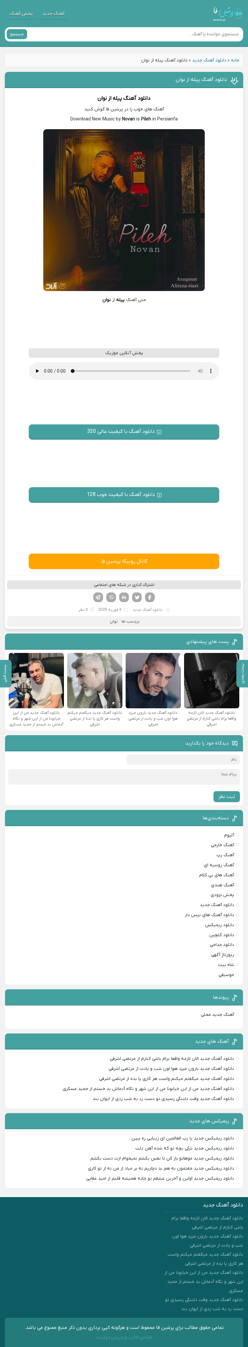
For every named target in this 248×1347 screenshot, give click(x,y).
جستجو (17, 34)
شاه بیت (226, 965)
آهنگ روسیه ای (219, 865)
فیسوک (150, 597)
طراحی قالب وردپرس (131, 1337)
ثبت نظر (226, 796)
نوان (102, 98)
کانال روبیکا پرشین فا (124, 561)
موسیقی (226, 975)
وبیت (102, 1337)
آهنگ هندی (222, 885)
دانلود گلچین (221, 935)
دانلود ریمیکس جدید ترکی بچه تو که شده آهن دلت (184, 1148)
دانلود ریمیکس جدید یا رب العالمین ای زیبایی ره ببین (182, 1138)
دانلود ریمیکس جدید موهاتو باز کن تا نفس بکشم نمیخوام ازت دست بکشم (162, 1158)
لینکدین (124, 597)
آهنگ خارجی (222, 845)
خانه (235, 60)
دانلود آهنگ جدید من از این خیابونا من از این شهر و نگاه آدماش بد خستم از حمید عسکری (148, 1089)
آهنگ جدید (53, 14)
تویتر (137, 597)
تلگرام (98, 597)
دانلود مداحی (222, 945)
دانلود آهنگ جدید (209, 60)
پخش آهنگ (21, 14)
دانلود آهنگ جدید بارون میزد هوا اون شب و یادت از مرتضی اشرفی (171, 1069)
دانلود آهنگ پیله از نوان (201, 79)
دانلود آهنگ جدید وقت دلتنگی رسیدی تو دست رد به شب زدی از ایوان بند (163, 1099)
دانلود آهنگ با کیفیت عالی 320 (121, 431)
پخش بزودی (222, 895)
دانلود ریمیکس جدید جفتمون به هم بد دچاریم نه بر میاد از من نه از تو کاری (161, 1168)
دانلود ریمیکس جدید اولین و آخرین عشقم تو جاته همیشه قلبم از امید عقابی (160, 1178)
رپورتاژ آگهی (222, 955)
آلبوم (229, 835)
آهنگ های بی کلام (216, 875)
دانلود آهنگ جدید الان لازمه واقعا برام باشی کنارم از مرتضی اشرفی (172, 1059)
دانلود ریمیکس (219, 925)
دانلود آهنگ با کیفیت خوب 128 (121, 494)
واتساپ (111, 597)
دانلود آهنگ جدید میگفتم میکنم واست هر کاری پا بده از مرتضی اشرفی (166, 1079)
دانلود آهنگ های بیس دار (209, 915)
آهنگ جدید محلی (217, 1015)
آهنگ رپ (225, 855)
